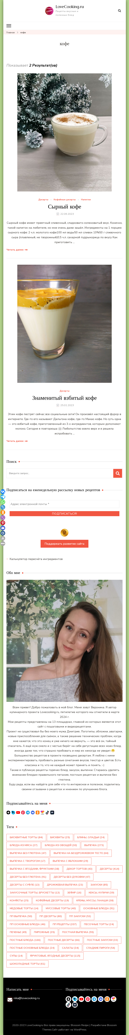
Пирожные (44, 932)
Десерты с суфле (24, 885)
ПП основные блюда (27, 924)
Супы (16, 956)
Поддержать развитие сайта (64, 544)
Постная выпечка (78, 932)
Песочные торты (99, 924)
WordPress (80, 1029)
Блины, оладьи (91, 837)
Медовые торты (24, 908)
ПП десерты (50, 916)
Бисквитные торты (26, 837)
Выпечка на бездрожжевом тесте (81, 853)
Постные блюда (25, 940)
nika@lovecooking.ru (27, 998)
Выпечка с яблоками (70, 861)
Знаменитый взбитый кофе (64, 397)
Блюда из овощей (61, 845)
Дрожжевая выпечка (65, 885)
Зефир (74, 892)
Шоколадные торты (27, 964)
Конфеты (19, 900)
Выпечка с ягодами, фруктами (34, 869)
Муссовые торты (61, 908)
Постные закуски (102, 940)
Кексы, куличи (101, 892)
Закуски (99, 885)
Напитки (86, 200)
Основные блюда (98, 908)
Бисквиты (60, 837)
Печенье (18, 932)
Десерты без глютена (28, 877)
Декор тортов (79, 869)
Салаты (70, 948)
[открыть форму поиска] (120, 10)
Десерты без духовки (72, 877)
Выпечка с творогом (27, 861)
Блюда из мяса (23, 845)
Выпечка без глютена (28, 853)
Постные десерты (64, 940)
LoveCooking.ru (70, 6)
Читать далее (15, 249)
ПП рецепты (65, 924)
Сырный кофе (64, 206)
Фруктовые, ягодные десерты (55, 956)
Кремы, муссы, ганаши (95, 900)
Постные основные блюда (32, 948)
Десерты (43, 200)
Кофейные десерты (65, 200)
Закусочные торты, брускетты (35, 892)
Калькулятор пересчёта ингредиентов (36, 559)
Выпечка (94, 845)
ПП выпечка (21, 916)
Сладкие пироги (100, 948)
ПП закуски (80, 916)
